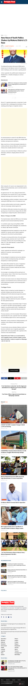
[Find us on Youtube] (8, 617)
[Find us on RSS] (11, 617)
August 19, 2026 (4, 530)
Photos (16, 638)
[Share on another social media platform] (24, 378)
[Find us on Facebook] (1, 617)
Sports (16, 649)
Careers (13, 679)
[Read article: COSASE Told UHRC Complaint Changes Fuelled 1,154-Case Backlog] (14, 414)
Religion (16, 644)
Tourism (17, 651)
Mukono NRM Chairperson (9, 372)
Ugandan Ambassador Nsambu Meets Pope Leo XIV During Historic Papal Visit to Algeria (16, 576)
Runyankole (17, 645)
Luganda (3, 651)
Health (2, 647)
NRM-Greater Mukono (21, 372)
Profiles (16, 642)
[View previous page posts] (13, 98)
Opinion (2, 654)
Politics (5, 35)
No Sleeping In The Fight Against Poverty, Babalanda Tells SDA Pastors (17, 661)
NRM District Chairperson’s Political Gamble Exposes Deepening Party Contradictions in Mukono (17, 84)
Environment (4, 645)
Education (3, 644)
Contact (19, 679)
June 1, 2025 (18, 46)
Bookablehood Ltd (9, 683)
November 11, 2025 (12, 93)
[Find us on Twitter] (3, 617)
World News (17, 654)
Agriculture (3, 638)
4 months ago (10, 578)
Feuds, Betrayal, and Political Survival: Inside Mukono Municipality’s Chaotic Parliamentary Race (16, 91)
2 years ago (10, 572)
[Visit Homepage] (9, 2)
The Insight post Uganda (8, 681)
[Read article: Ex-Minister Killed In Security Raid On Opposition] (14, 491)
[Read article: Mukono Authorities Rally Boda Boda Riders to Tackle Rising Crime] (3, 571)
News (2, 652)
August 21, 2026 (4, 428)
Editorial (3, 642)
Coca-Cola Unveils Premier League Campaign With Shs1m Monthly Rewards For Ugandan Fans (17, 668)
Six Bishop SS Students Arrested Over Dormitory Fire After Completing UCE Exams (16, 564)
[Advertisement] (14, 20)
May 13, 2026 (11, 87)
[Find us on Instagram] (6, 617)
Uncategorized (18, 652)
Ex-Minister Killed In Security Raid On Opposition (13, 502)
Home (2, 35)
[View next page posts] (15, 98)
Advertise (8, 679)
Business (3, 640)
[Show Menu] (1, 2)
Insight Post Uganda (9, 46)
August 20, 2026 (4, 504)
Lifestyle (3, 649)
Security (16, 647)
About (2, 679)
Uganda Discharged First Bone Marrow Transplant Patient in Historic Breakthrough (16, 582)
